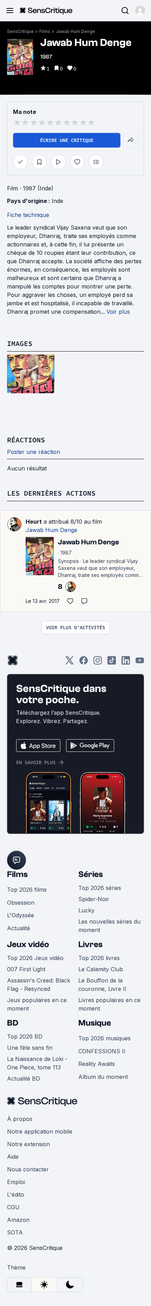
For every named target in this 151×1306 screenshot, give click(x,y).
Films (44, 31)
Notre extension (28, 1144)
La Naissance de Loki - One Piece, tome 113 (37, 1063)
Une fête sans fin (30, 1047)
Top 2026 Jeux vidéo (35, 957)
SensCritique (20, 31)
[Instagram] (97, 663)
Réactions (26, 439)
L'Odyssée (20, 915)
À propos (19, 1118)
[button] (140, 10)
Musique (94, 1023)
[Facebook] (83, 663)
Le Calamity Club (100, 969)
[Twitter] (69, 663)
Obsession (20, 902)
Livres (90, 944)
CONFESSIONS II (101, 1051)
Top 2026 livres (99, 957)
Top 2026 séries (99, 887)
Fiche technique (28, 214)
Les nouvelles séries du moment (109, 925)
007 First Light (26, 969)
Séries (90, 874)
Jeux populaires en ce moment (37, 1004)
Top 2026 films (27, 889)
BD (12, 1023)
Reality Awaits (96, 1063)
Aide (13, 1156)
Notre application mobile (39, 1131)
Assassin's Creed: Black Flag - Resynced (38, 984)
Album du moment (103, 1076)
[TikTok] (111, 663)
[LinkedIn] (126, 663)
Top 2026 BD (24, 1036)
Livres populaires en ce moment (109, 1004)
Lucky (86, 910)
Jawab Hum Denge (75, 31)
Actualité (18, 928)
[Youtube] (140, 663)
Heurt (34, 521)
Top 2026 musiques (104, 1038)
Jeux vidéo (28, 944)
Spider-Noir (93, 899)
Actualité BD (23, 1078)
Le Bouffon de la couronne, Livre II (102, 984)
